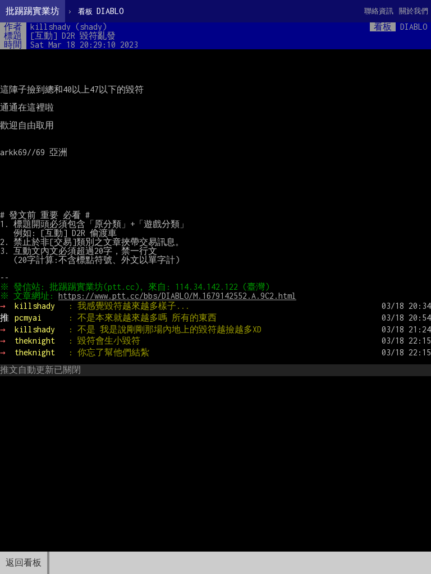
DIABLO (100, 11)
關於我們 (413, 11)
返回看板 (24, 562)
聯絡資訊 (378, 11)
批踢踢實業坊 (32, 11)
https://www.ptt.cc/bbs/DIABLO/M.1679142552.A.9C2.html (177, 295)
